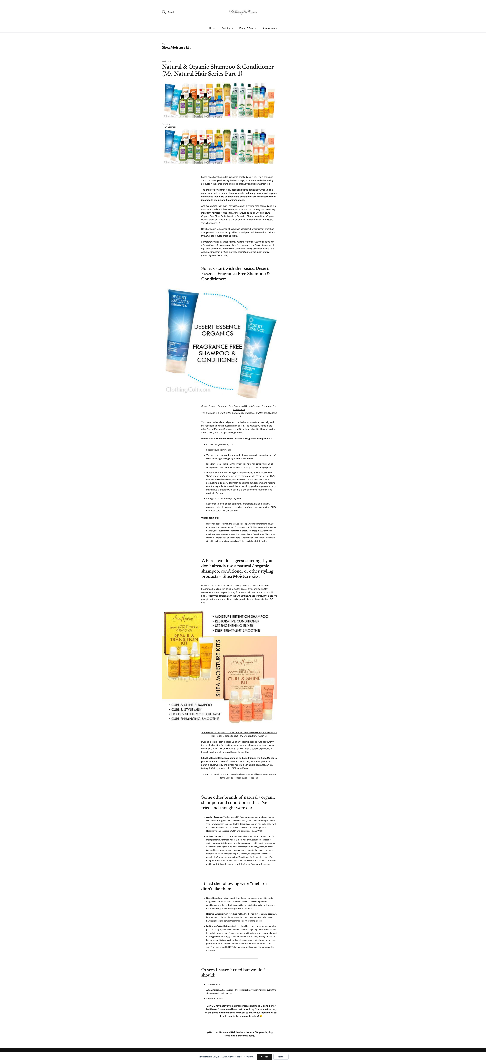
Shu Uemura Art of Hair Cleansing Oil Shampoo (240, 527)
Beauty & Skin (246, 28)
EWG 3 (259, 831)
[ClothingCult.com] (243, 12)
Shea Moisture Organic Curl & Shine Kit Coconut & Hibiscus (231, 732)
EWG (228, 413)
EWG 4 (233, 831)
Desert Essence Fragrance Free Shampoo (222, 406)
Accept (264, 1057)
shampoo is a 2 (213, 413)
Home (212, 28)
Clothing (226, 28)
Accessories (268, 28)
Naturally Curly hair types (257, 241)
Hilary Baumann (169, 127)
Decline (281, 1057)
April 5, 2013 (167, 61)
